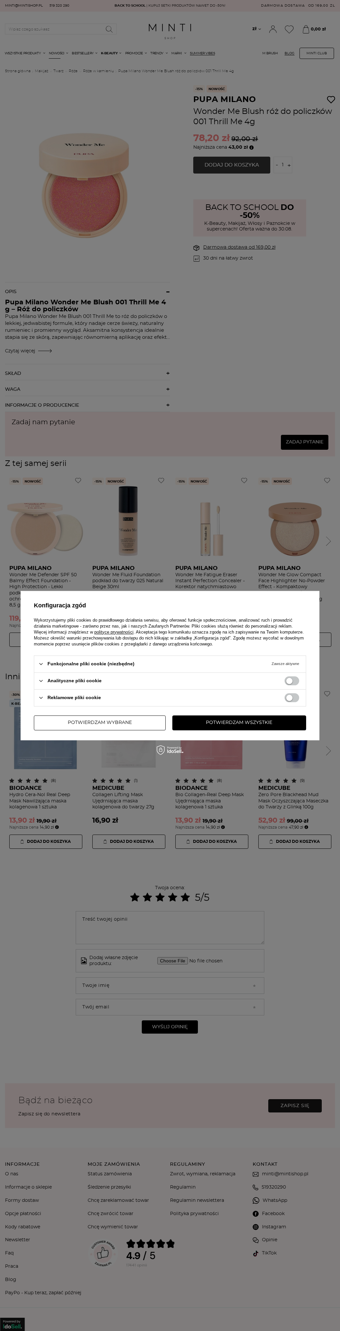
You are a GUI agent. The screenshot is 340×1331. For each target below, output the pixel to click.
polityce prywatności (113, 632)
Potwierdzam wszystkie (239, 722)
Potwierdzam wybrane (100, 722)
